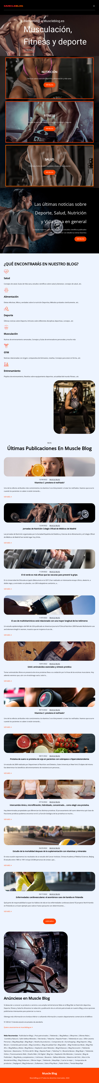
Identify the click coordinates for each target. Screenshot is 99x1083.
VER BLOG (49, 85)
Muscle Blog (49, 1073)
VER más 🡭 (8, 497)
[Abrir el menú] (94, 6)
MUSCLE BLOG (55, 480)
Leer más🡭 (49, 921)
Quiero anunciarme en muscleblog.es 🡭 (18, 1027)
